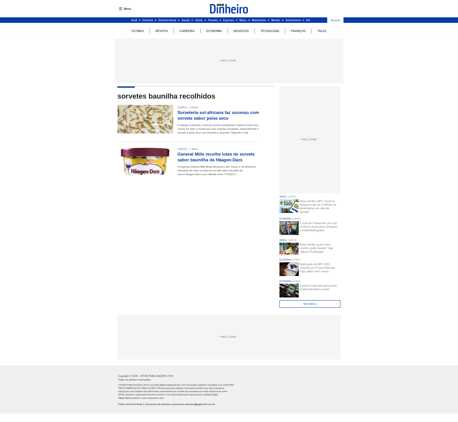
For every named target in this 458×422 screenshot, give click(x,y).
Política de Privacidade (130, 404)
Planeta (213, 20)
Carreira (187, 31)
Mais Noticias (309, 304)
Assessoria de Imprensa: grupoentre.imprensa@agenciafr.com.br (180, 404)
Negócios (241, 31)
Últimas (137, 31)
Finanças (298, 31)
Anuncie (335, 20)
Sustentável (293, 20)
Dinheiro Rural (167, 20)
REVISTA (161, 31)
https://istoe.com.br (129, 398)
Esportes (228, 20)
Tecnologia (269, 31)
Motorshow (259, 20)
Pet (308, 20)
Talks (322, 31)
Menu (243, 20)
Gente (199, 20)
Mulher (275, 20)
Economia (214, 31)
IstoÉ (134, 20)
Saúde (186, 20)
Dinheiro (148, 20)
